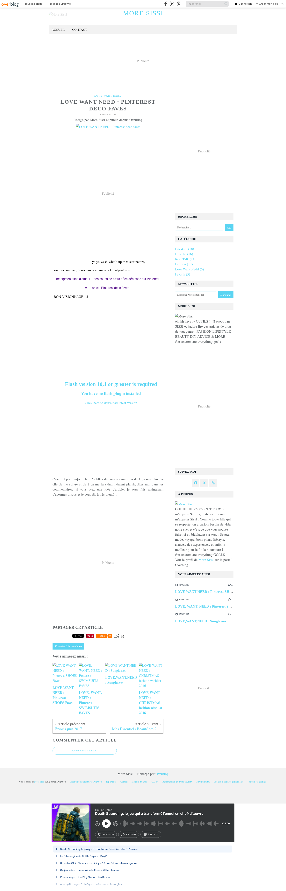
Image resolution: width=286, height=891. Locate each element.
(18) (184, 249)
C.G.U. (155, 781)
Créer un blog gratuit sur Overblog (86, 781)
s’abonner (108, 834)
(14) (185, 259)
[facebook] (165, 4)
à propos (153, 834)
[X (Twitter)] (172, 4)
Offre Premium (203, 781)
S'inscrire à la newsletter (68, 646)
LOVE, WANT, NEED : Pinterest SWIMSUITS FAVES (217, 606)
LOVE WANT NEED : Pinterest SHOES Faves (210, 592)
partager (131, 834)
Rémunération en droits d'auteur (177, 781)
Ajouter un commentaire (84, 750)
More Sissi (143, 13)
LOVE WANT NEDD (108, 95)
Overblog (161, 773)
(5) (189, 269)
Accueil (58, 29)
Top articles (111, 781)
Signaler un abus (139, 781)
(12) (184, 264)
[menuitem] (58, 29)
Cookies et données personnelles (229, 781)
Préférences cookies (257, 781)
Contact (79, 29)
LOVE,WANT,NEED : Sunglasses (200, 621)
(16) (184, 254)
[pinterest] (178, 4)
